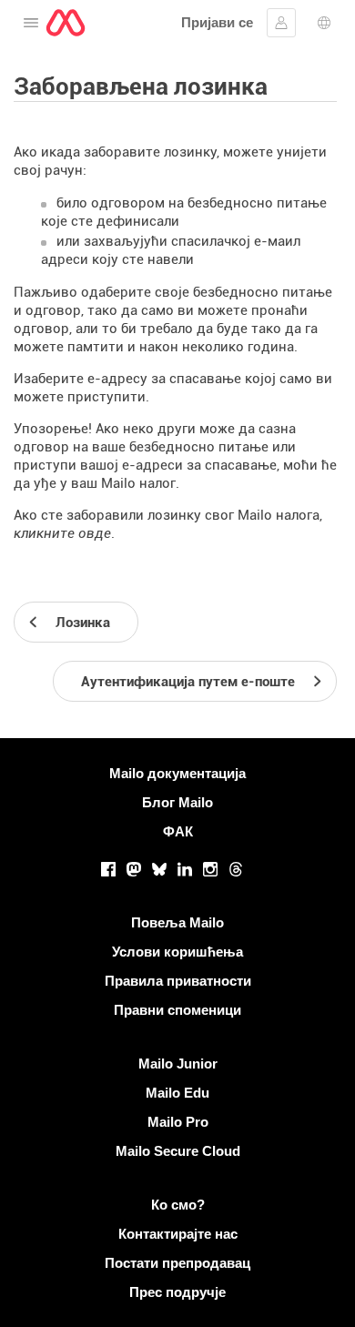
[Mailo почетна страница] (66, 22)
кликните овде (62, 533)
